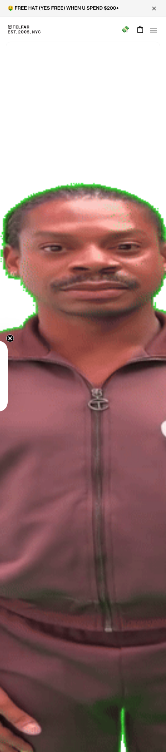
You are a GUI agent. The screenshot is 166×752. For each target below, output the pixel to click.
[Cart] (139, 29)
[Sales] (125, 29)
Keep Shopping (83, 388)
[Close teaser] (10, 338)
